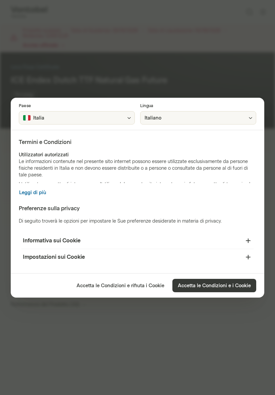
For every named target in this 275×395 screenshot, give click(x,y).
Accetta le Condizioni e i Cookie (214, 286)
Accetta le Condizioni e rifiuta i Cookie (120, 286)
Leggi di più (32, 192)
